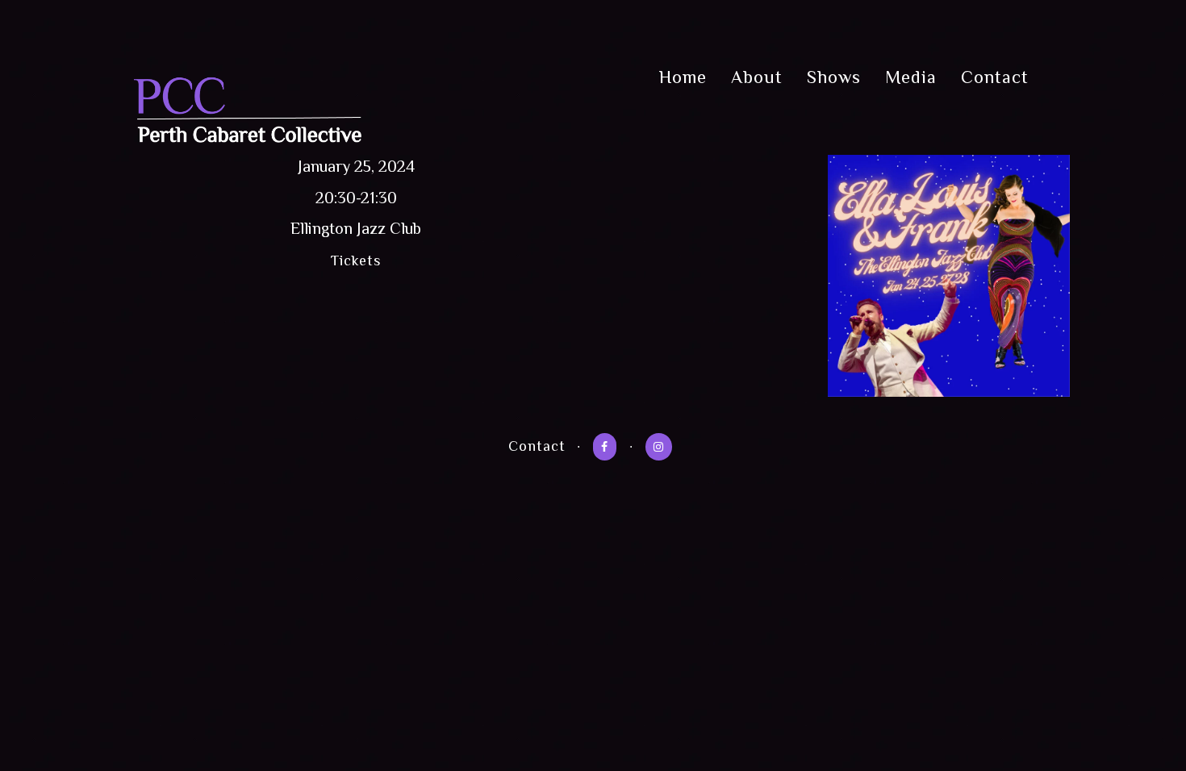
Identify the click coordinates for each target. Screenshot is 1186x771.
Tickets (356, 260)
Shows (834, 77)
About (757, 77)
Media (911, 77)
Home (683, 77)
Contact (995, 77)
